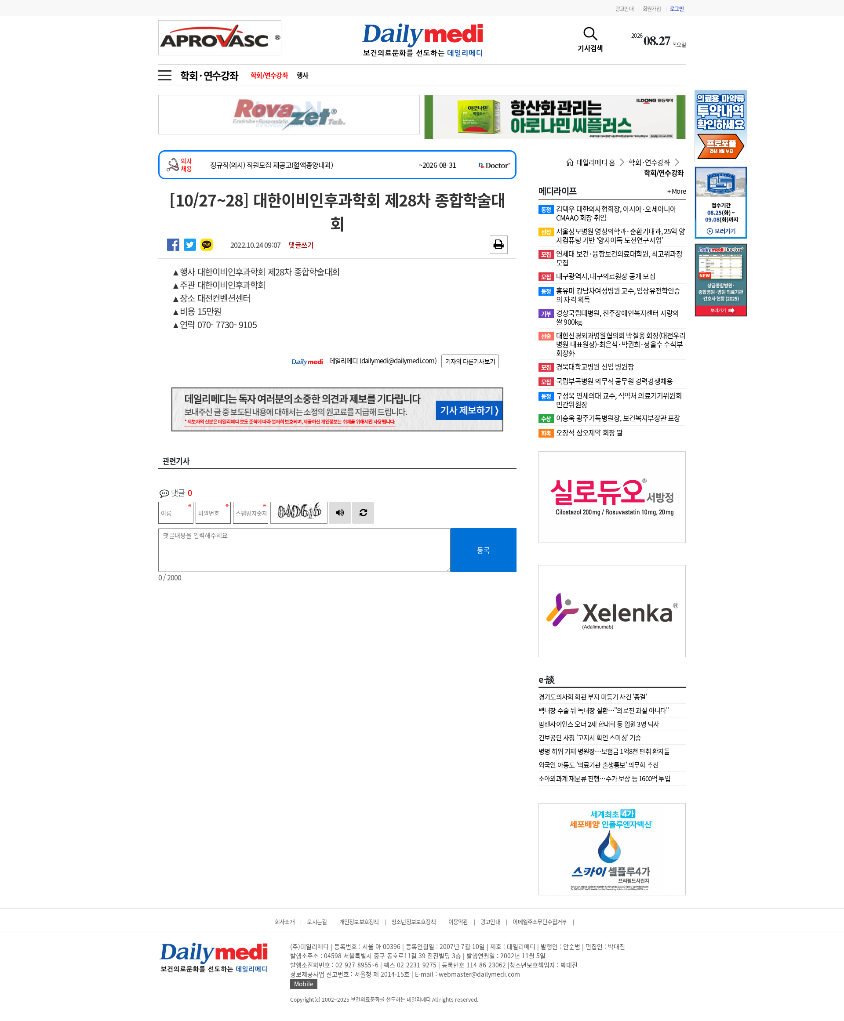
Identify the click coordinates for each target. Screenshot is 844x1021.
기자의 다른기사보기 (470, 361)
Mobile (303, 983)
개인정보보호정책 (359, 921)
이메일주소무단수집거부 (540, 921)
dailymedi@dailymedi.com (398, 361)
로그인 (677, 9)
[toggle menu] (164, 73)
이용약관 (458, 921)
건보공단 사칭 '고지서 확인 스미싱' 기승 (589, 737)
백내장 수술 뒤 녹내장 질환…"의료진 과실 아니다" (603, 710)
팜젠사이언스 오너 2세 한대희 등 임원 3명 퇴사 (598, 724)
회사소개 (285, 921)
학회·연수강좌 (209, 75)
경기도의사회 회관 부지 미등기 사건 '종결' (592, 697)
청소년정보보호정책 (413, 921)
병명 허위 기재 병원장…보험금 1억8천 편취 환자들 (604, 751)
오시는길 (317, 921)
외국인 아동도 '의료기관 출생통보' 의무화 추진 (598, 765)
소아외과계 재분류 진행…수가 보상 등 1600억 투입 (604, 778)
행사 (303, 75)
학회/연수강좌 (269, 75)
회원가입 (652, 9)
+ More (676, 191)
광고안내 (624, 9)
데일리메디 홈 (595, 162)
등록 (483, 550)
